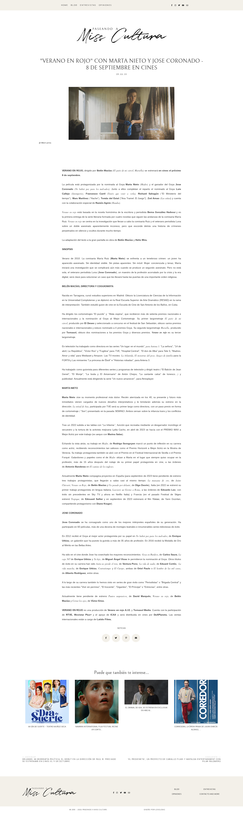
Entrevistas (88, 5)
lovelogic (160, 810)
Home (64, 5)
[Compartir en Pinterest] (126, 638)
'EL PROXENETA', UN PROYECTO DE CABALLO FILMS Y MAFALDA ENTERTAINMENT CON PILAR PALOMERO (174, 760)
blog (74, 5)
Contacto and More (210, 794)
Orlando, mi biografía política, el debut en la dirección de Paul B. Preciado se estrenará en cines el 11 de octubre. (69, 760)
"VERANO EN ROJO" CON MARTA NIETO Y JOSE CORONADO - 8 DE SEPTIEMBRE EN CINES (121, 64)
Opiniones (105, 5)
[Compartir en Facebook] (106, 638)
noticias (121, 628)
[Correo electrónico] (136, 638)
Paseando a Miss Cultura (94, 810)
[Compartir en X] (116, 638)
